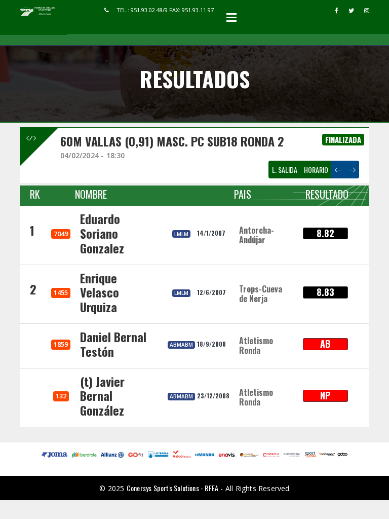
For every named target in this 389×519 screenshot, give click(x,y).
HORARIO (316, 169)
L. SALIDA (284, 169)
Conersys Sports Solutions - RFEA (172, 488)
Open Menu (231, 17)
